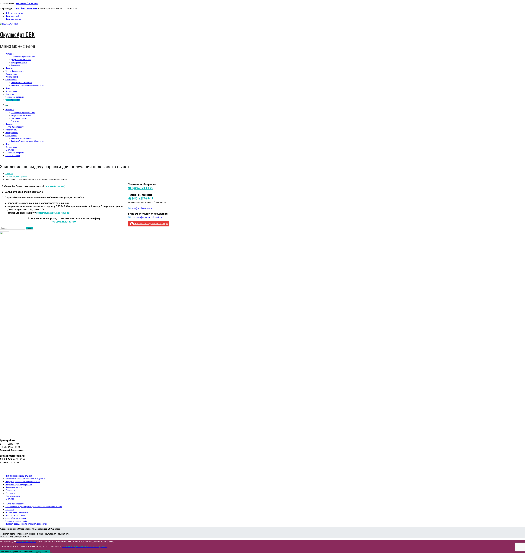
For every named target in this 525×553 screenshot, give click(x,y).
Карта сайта (10, 490)
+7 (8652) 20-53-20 (64, 221)
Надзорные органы (19, 62)
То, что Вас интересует (14, 71)
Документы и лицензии (21, 59)
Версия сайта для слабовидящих (151, 223)
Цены (7, 88)
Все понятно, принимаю (11, 552)
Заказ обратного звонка (15, 518)
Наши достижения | (13, 19)
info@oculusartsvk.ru (142, 208)
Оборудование (11, 77)
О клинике (9, 54)
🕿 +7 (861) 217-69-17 (26, 8)
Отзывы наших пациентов (16, 512)
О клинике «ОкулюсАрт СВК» (23, 57)
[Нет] (51, 552)
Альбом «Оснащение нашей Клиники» (27, 85)
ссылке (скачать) (55, 186)
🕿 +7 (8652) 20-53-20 (27, 3)
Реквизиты (15, 65)
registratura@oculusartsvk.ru (52, 212)
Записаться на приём (14, 97)
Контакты (9, 94)
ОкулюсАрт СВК (17, 34)
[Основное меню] (6, 105)
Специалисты (11, 74)
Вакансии (9, 509)
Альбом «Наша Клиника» (21, 82)
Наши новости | (12, 16)
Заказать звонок (12, 100)
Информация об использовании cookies (22, 481)
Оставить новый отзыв (15, 515)
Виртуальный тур (12, 496)
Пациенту (9, 68)
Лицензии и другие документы (18, 484)
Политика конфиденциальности (19, 476)
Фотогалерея (11, 79)
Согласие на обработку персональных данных (25, 479)
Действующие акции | (14, 13)
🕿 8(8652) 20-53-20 (140, 188)
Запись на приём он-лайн (16, 521)
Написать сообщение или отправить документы (26, 524)
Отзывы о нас (11, 91)
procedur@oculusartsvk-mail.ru (147, 217)
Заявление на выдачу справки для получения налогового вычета (33, 506)
